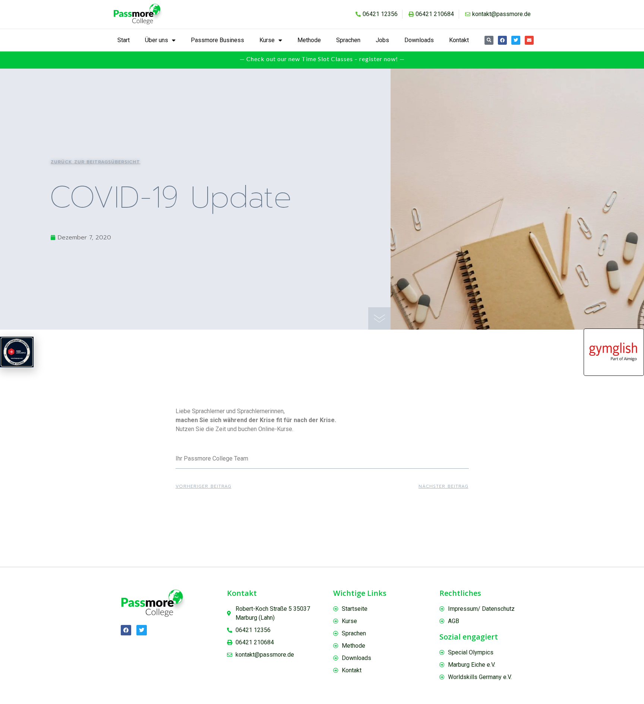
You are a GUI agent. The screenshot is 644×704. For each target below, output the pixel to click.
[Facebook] (502, 40)
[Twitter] (515, 40)
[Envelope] (529, 40)
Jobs (382, 40)
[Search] (488, 40)
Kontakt (459, 40)
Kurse (267, 40)
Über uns (156, 40)
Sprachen (348, 40)
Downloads (419, 40)
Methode (309, 40)
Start (123, 40)
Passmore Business (217, 40)
